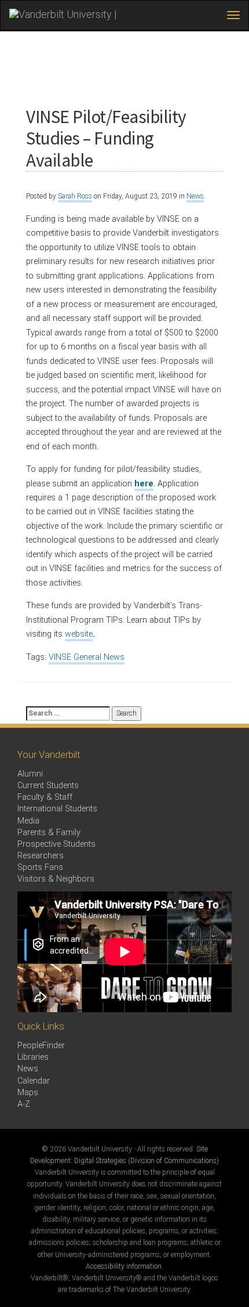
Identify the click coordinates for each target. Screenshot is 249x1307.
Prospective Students (56, 844)
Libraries (33, 1057)
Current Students (48, 785)
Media (28, 821)
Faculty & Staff (44, 797)
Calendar (33, 1081)
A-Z (23, 1104)
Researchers (40, 856)
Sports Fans (40, 867)
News (195, 196)
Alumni (30, 774)
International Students (57, 809)
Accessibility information (124, 1266)
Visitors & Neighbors (55, 879)
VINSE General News (86, 657)
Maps (27, 1092)
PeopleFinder (41, 1045)
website (79, 634)
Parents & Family (48, 832)
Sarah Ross (75, 196)
